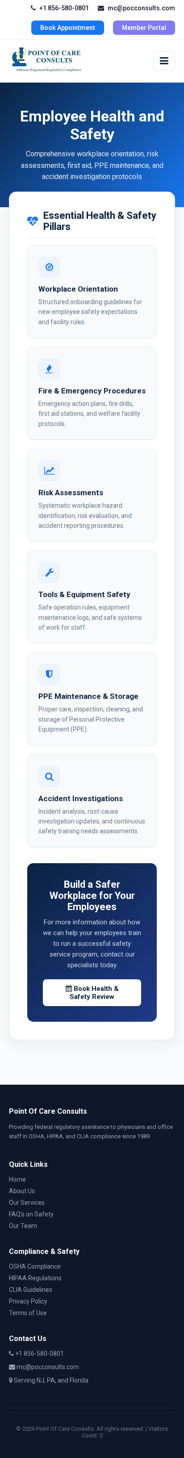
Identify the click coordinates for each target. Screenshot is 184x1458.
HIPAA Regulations (35, 1278)
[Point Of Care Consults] (46, 61)
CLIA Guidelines (30, 1289)
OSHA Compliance (35, 1266)
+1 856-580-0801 (64, 8)
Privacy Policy (28, 1301)
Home (17, 1179)
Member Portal (144, 27)
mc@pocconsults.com (141, 8)
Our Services (27, 1202)
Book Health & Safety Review (94, 993)
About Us (22, 1191)
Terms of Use (28, 1312)
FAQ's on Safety (31, 1214)
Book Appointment (67, 27)
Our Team (23, 1225)
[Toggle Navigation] (164, 61)
